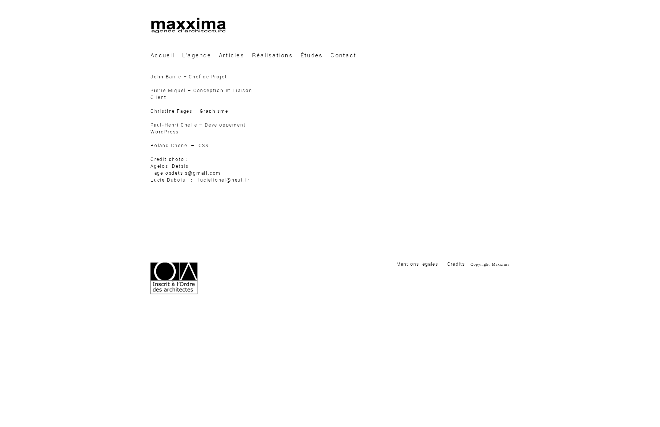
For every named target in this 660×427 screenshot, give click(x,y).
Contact (343, 55)
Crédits (456, 264)
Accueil (162, 55)
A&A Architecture (188, 25)
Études (312, 55)
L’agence (196, 55)
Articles (231, 55)
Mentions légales (417, 264)
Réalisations (272, 55)
